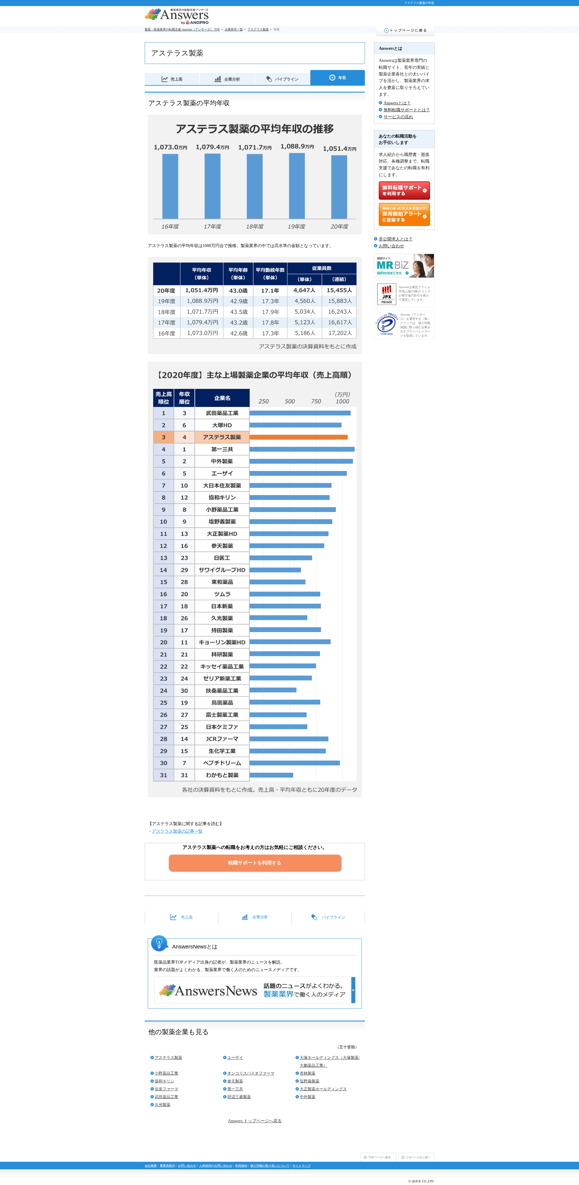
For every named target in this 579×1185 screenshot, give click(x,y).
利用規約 (241, 1165)
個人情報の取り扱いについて (270, 1165)
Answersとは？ (397, 103)
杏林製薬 (307, 1073)
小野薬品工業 (166, 1073)
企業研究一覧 (234, 29)
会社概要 (151, 1165)
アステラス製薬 (258, 29)
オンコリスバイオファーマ (250, 1073)
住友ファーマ (166, 1089)
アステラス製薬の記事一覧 (177, 831)
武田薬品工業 (166, 1096)
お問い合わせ (391, 246)
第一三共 (235, 1089)
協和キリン (164, 1081)
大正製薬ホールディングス (323, 1089)
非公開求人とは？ (396, 239)
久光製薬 (162, 1104)
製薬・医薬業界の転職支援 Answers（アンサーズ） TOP (182, 29)
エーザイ (235, 1057)
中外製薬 (307, 1096)
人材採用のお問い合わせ (215, 1165)
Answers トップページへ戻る (255, 1121)
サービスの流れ (398, 117)
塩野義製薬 (309, 1081)
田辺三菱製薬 (239, 1096)
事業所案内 (167, 1165)
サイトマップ (302, 1165)
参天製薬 (235, 1081)
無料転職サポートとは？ (407, 110)
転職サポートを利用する (254, 862)
